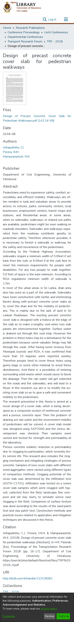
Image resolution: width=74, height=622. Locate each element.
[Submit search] (44, 19)
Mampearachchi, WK (16, 157)
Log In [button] (52, 19)
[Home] (25, 7)
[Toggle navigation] (66, 19)
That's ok (63, 616)
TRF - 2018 (55, 41)
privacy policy (49, 608)
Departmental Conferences (25, 37)
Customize (9, 616)
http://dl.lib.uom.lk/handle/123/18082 (28, 578)
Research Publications (30, 28)
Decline (49, 616)
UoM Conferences (56, 32)
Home (7, 28)
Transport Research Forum (25, 41)
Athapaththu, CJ (13, 147)
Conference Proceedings (24, 32)
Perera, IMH (11, 152)
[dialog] (37, 607)
